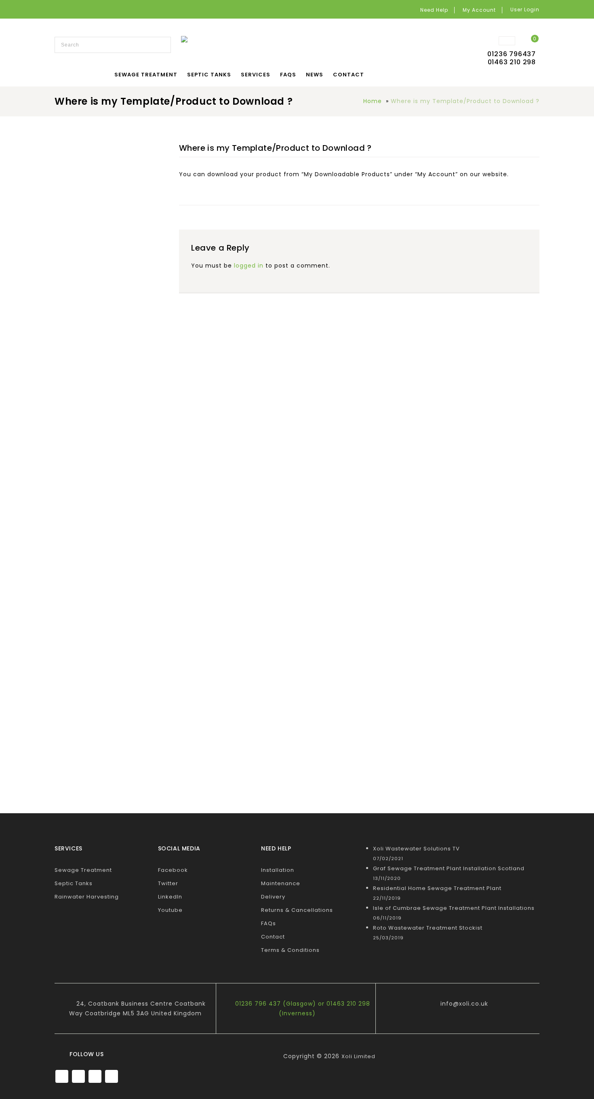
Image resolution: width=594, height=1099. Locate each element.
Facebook (173, 870)
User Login (524, 9)
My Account (479, 10)
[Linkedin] (94, 1076)
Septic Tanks (209, 74)
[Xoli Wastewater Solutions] (297, 40)
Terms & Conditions (290, 950)
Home (372, 101)
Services (255, 74)
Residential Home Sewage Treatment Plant (437, 888)
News (314, 74)
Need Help (434, 10)
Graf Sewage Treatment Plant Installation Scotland (448, 868)
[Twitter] (78, 1076)
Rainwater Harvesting (87, 897)
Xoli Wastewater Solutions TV (416, 848)
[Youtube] (111, 1076)
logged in (248, 266)
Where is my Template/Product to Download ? (275, 148)
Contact (348, 74)
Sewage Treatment (145, 74)
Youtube (170, 910)
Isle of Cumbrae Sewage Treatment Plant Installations (454, 908)
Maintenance (280, 883)
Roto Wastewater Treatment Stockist (427, 928)
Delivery (273, 897)
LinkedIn (170, 897)
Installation (277, 870)
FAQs (288, 74)
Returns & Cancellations (297, 910)
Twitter (168, 883)
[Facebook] (61, 1076)
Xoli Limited (358, 1056)
